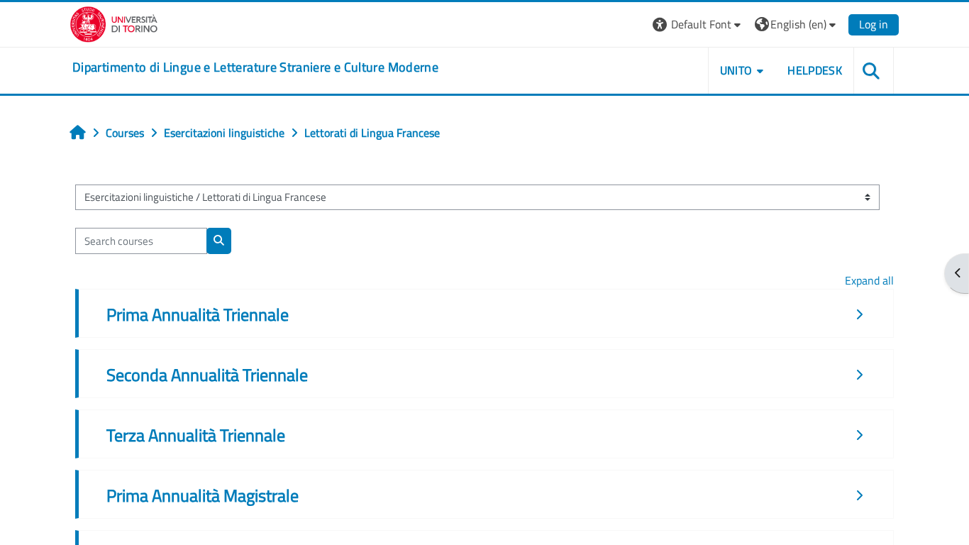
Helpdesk (814, 70)
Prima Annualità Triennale (197, 314)
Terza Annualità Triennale (195, 435)
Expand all (869, 280)
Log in (873, 24)
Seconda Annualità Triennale (207, 374)
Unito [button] (736, 70)
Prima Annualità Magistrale (202, 495)
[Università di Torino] (114, 22)
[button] (698, 24)
